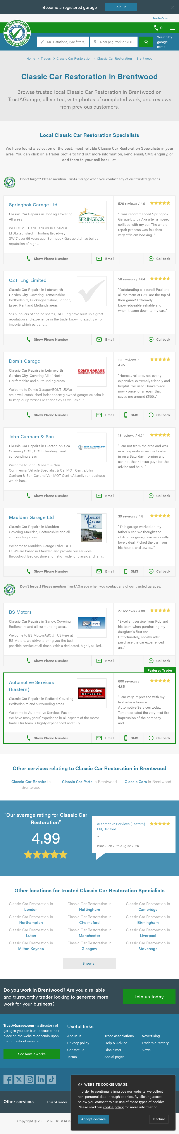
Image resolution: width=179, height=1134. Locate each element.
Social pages (114, 1056)
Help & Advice (116, 1042)
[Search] (146, 42)
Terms (72, 1056)
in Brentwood (30, 784)
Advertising (151, 1035)
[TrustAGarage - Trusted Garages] (17, 26)
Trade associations (119, 1035)
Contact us (75, 1049)
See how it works (32, 1053)
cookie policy (113, 1106)
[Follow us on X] (19, 1079)
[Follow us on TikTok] (51, 1079)
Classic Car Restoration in (31, 906)
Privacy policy (78, 1042)
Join (121, 6)
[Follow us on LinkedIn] (40, 1079)
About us (74, 1035)
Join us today (149, 996)
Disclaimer (113, 1049)
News (146, 1049)
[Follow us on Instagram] (29, 1079)
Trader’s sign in (164, 18)
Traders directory (155, 1042)
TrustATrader (57, 1101)
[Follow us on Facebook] (8, 1079)
